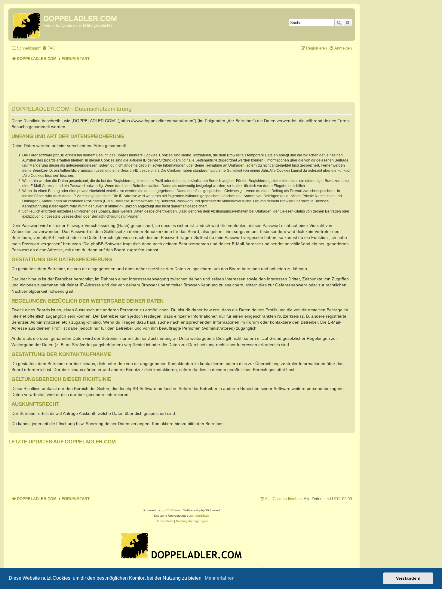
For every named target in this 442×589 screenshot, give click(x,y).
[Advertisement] (181, 79)
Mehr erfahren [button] (220, 578)
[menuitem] (48, 48)
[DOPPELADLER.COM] (27, 24)
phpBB (165, 510)
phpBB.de (202, 515)
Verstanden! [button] (408, 578)
